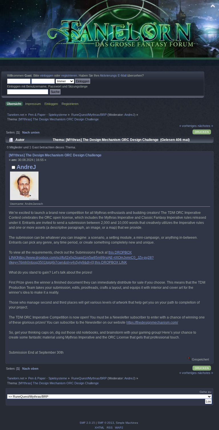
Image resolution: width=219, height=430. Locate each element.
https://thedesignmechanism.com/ (152, 322)
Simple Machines (127, 422)
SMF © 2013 (106, 422)
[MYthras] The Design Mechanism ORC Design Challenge (55, 155)
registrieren (69, 75)
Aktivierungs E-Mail (113, 75)
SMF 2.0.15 (87, 422)
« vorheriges (188, 126)
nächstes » (205, 126)
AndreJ (129, 114)
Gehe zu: (206, 391)
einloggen (46, 75)
